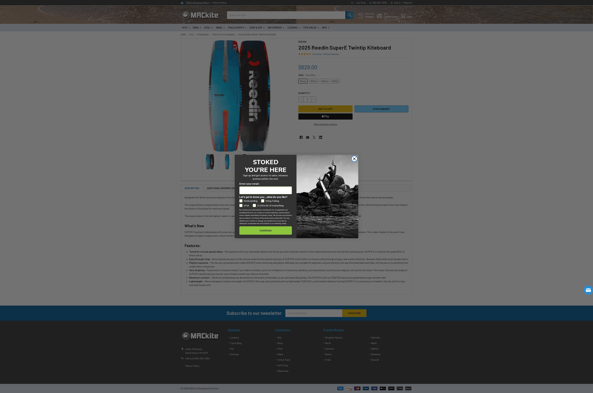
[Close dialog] (354, 158)
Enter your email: (249, 184)
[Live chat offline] (588, 290)
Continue (266, 230)
